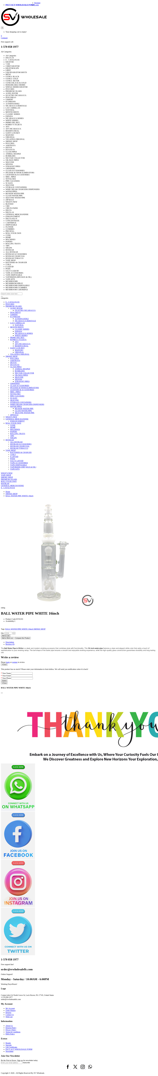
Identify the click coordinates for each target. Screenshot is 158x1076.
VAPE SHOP (11, 450)
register (14, 662)
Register (37, 3)
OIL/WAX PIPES (21, 375)
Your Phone (6, 678)
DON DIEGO (15, 312)
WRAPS (13, 438)
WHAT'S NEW (11, 417)
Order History (11, 1010)
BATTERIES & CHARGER (21, 452)
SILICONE (19, 377)
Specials (9, 1045)
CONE (12, 425)
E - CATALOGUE (13, 302)
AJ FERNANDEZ (22, 319)
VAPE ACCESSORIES (19, 463)
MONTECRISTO (17, 327)
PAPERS (13, 432)
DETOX (13, 363)
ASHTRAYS (15, 360)
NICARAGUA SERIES (24, 333)
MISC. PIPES (15, 392)
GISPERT (14, 315)
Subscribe (26, 1063)
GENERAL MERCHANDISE (17, 419)
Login (36, 5)
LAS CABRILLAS (17, 323)
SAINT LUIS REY (17, 348)
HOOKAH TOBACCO (19, 448)
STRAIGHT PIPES (22, 381)
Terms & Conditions (13, 1032)
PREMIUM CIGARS (14, 306)
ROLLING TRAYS (17, 434)
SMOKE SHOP (11, 356)
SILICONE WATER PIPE (24, 413)
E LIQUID (14, 457)
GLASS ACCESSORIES (19, 386)
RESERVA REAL (21, 346)
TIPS (12, 436)
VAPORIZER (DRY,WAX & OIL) (23, 467)
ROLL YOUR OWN (13, 423)
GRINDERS (15, 383)
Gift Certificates (11, 1047)
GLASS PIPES (16, 367)
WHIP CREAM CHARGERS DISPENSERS (27, 404)
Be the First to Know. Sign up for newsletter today (19, 1060)
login (8, 662)
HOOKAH (10, 440)
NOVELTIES (15, 394)
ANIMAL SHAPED (22, 369)
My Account (10, 1008)
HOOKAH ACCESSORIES (20, 444)
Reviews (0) (10, 644)
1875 (17, 342)
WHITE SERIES (21, 335)
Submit (4, 681)
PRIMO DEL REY (17, 338)
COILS (13, 454)
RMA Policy (10, 1034)
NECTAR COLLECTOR (24, 373)
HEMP (12, 427)
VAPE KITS (15, 469)
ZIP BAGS (14, 415)
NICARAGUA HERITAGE (25, 321)
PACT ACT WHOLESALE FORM (20, 5)
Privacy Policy (11, 1030)
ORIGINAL (19, 352)
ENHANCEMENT (17, 421)
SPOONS (18, 379)
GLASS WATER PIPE (23, 411)
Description (10, 642)
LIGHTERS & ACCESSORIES (22, 390)
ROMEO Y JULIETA (18, 340)
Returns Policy (11, 1028)
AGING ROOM (16, 308)
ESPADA (18, 331)
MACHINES (15, 429)
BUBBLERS (20, 371)
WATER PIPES (16, 406)
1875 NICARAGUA (22, 344)
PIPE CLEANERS (17, 396)
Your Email (6, 676)
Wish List (9, 1017)
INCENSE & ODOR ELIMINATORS (24, 388)
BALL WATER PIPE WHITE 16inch (19, 496)
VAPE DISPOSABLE (18, 465)
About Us (9, 1026)
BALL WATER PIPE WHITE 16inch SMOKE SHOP (25, 629)
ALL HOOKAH (16, 442)
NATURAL (19, 325)
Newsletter (9, 1051)
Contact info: (5, 995)
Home (8, 492)
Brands (8, 1043)
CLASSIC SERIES (22, 329)
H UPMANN (15, 317)
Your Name (6, 673)
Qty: (2, 633)
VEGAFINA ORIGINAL (19, 354)
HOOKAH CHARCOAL (19, 446)
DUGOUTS (14, 365)
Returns (8, 1013)
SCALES (13, 398)
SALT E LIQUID (16, 461)
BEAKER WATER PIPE (24, 409)
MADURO (19, 350)
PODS (12, 459)
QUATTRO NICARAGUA (25, 310)
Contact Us (10, 1015)
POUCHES (10, 304)
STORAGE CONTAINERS (20, 402)
